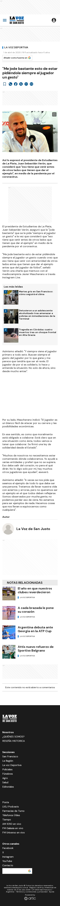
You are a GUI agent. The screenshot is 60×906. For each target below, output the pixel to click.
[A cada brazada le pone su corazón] (8, 613)
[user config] (54, 20)
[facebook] (15, 84)
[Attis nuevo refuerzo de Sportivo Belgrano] (8, 652)
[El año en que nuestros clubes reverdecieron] (8, 593)
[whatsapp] (10, 84)
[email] (26, 84)
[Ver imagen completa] (54, 114)
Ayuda (51, 892)
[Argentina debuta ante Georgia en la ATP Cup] (8, 632)
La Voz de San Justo (33, 529)
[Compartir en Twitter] (21, 84)
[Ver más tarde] (4, 84)
